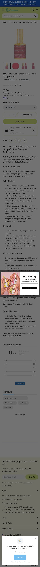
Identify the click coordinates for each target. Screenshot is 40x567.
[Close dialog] (37, 273)
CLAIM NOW (29, 287)
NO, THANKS (29, 290)
